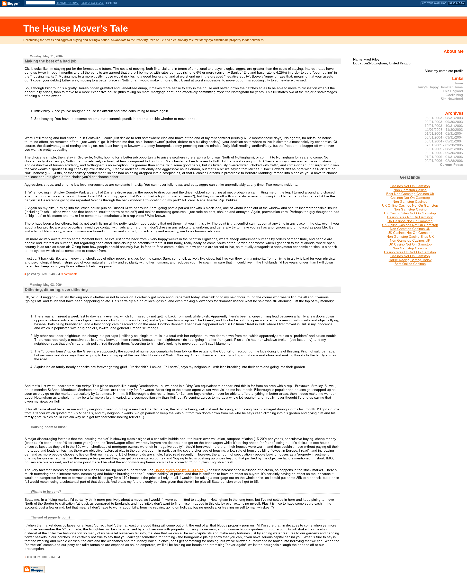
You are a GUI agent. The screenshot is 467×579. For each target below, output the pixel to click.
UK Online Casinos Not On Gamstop (410, 205)
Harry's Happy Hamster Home (440, 87)
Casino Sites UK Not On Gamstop (410, 252)
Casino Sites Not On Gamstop (410, 217)
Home (458, 83)
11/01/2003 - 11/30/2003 (444, 130)
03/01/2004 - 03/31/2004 (444, 137)
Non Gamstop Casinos (410, 201)
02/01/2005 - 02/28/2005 (444, 145)
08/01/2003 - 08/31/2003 (444, 118)
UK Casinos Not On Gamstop (409, 221)
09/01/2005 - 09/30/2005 (444, 153)
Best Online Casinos (410, 264)
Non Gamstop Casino (410, 190)
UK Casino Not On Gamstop (410, 244)
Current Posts (451, 165)
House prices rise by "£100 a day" (180, 470)
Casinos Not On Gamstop (410, 186)
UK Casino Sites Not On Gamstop (410, 213)
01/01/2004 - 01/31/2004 (444, 133)
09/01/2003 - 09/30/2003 (444, 122)
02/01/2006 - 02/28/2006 (444, 161)
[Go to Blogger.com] (11, 4)
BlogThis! (111, 2)
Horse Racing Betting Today (410, 260)
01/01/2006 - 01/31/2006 (444, 157)
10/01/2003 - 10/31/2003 (444, 126)
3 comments (69, 274)
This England (453, 91)
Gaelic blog (454, 95)
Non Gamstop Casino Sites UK (410, 236)
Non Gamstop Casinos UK (410, 229)
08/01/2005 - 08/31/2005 (444, 149)
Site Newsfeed (452, 99)
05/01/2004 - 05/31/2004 (444, 141)
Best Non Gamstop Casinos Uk (410, 194)
